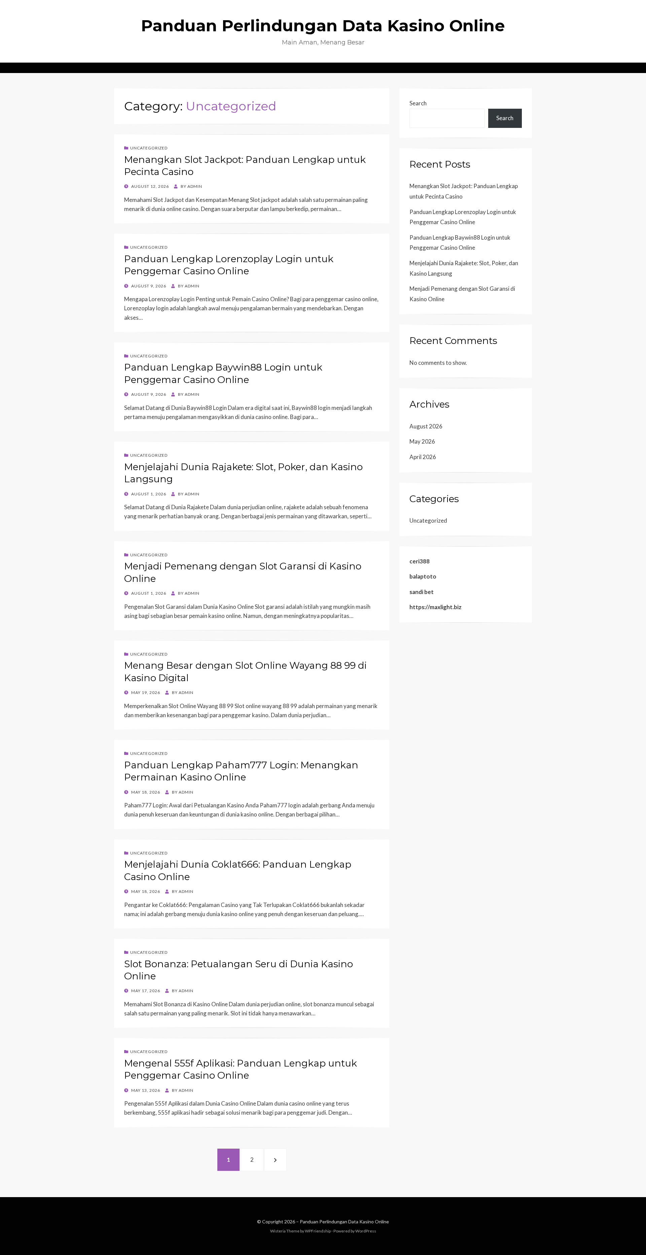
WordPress (365, 1230)
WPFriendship (318, 1230)
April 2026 (422, 456)
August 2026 (425, 426)
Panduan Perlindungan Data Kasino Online (323, 25)
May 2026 (422, 441)
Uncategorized (149, 147)
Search (418, 103)
